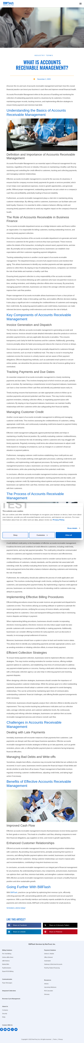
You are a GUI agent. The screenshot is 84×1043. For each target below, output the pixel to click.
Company (5, 1010)
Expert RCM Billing (7, 971)
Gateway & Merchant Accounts (53, 964)
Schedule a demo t (14, 908)
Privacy (60, 1039)
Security (4, 1013)
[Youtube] (8, 1029)
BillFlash (13, 892)
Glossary (46, 994)
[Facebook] (5, 1029)
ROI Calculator (48, 991)
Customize (41, 535)
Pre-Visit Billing (6, 953)
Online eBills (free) (7, 957)
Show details (72, 528)
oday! (23, 908)
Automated (47, 961)
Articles (46, 984)
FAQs (3, 1017)
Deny (15, 535)
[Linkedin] (1, 1029)
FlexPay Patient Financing (52, 968)
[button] (80, 3)
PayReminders (6, 968)
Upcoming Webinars (50, 987)
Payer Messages (7, 983)
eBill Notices (6, 961)
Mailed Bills (5, 964)
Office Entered (48, 957)
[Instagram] (12, 1029)
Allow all (68, 535)
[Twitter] (16, 1029)
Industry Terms (43, 55)
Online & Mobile (49, 953)
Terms (55, 1039)
